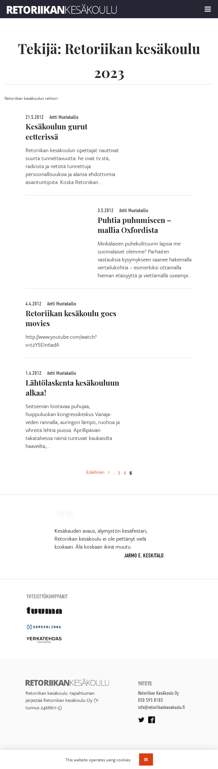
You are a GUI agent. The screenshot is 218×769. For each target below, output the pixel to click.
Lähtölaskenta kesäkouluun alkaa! (72, 387)
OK (146, 759)
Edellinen (95, 472)
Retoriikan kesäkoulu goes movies (71, 318)
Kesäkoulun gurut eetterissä (56, 131)
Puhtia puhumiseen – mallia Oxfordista (134, 225)
